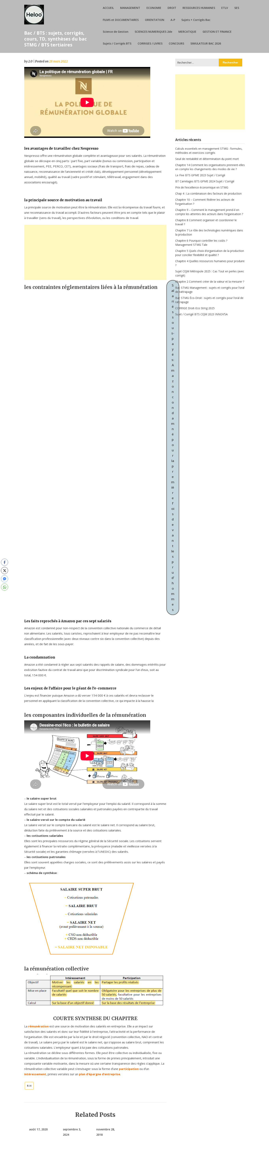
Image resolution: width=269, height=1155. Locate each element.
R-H (29, 1085)
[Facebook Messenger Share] (4, 578)
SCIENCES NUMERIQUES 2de (153, 31)
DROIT (172, 8)
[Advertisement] (95, 252)
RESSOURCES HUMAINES (199, 8)
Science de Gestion (115, 31)
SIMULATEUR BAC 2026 (205, 43)
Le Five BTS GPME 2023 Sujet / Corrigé (200, 175)
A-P (173, 20)
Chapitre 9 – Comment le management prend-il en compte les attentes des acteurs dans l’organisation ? (209, 212)
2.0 (30, 61)
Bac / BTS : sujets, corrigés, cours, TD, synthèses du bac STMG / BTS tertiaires (55, 39)
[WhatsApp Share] (4, 587)
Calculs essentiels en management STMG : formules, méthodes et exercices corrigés (208, 151)
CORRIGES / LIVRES (150, 43)
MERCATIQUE (187, 31)
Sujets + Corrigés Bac (195, 20)
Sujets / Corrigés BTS (117, 43)
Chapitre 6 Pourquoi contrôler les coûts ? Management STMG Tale (201, 243)
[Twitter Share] (4, 570)
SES (236, 8)
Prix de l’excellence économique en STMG (201, 187)
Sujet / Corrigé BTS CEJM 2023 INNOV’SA (201, 314)
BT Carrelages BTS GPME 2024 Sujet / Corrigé (204, 181)
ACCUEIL (108, 8)
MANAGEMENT (130, 8)
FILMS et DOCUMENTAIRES (121, 20)
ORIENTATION (154, 20)
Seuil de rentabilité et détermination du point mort (207, 159)
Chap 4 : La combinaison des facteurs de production (208, 193)
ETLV (224, 8)
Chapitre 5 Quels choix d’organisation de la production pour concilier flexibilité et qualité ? (209, 253)
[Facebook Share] (4, 562)
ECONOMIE (154, 8)
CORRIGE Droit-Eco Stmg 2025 (195, 308)
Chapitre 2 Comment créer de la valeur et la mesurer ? (209, 281)
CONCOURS (176, 43)
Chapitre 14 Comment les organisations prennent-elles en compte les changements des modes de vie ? (210, 167)
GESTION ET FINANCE (217, 31)
